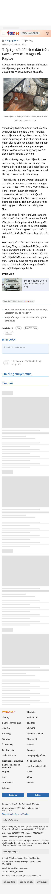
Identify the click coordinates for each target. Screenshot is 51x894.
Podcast (30, 782)
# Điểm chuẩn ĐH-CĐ (30, 33)
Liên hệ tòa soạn (10, 820)
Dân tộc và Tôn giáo (11, 723)
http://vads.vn (17, 871)
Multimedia (7, 782)
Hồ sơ (29, 772)
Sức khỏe (6, 739)
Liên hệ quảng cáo (11, 851)
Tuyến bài (13, 795)
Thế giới (31, 728)
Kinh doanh (32, 717)
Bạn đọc (31, 750)
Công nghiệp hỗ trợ (36, 755)
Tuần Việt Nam (9, 755)
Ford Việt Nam (31, 328)
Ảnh (4, 777)
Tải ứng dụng (9, 882)
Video (30, 777)
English (5, 772)
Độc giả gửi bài (26, 882)
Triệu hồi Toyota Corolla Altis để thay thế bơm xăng (35, 284)
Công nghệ (10, 41)
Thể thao (31, 723)
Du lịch (30, 744)
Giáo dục (6, 728)
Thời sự (5, 717)
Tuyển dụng (42, 882)
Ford (18, 328)
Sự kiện (38, 795)
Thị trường (28, 41)
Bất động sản (8, 750)
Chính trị (31, 712)
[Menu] (3, 33)
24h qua (6, 788)
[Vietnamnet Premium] (9, 713)
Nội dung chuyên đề (36, 766)
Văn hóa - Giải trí (35, 734)
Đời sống (6, 734)
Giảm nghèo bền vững (12, 761)
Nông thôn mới (34, 761)
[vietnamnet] (13, 34)
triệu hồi (9, 333)
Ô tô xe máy (7, 744)
